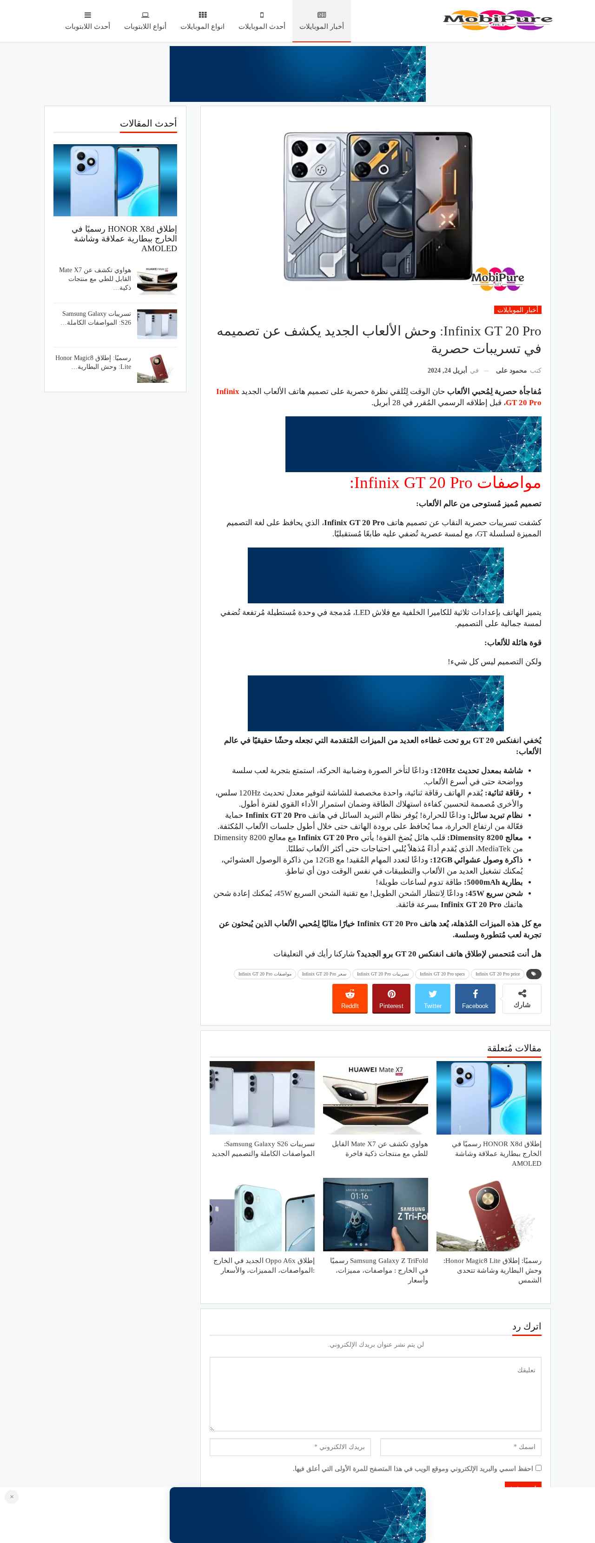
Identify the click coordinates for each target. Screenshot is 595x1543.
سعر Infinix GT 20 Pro (324, 973)
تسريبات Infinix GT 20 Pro (383, 973)
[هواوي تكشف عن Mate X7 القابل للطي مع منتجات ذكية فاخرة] (375, 1098)
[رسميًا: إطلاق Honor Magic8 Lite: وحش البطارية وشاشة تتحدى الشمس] (489, 1214)
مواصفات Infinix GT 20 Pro (264, 973)
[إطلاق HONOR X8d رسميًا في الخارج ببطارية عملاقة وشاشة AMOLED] (489, 1098)
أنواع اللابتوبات (145, 26)
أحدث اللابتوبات (87, 26)
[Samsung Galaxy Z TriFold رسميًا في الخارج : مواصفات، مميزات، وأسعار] (375, 1214)
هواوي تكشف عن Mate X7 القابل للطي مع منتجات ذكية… (95, 279)
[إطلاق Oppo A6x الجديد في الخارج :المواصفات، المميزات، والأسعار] (262, 1214)
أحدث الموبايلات (261, 26)
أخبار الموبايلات (321, 26)
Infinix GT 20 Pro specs (442, 973)
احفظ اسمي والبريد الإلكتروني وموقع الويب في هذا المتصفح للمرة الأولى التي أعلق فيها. (413, 1468)
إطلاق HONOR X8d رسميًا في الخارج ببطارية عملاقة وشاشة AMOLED (124, 238)
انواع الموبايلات (202, 26)
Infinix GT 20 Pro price (498, 973)
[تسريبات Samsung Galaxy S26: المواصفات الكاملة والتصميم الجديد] (262, 1098)
